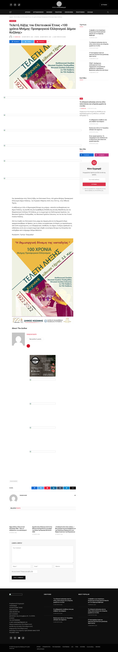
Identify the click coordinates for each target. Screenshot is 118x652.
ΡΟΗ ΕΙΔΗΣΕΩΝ (56, 646)
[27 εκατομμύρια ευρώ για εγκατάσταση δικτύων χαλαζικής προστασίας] (84, 55)
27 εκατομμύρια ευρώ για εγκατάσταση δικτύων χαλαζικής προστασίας (99, 54)
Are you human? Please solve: (20, 571)
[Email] (3, 114)
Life (81, 98)
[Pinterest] (3, 110)
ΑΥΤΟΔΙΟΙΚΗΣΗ (38, 12)
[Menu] (10, 12)
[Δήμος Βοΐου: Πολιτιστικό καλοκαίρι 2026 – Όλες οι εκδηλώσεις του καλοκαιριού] (19, 518)
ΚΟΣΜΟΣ (49, 12)
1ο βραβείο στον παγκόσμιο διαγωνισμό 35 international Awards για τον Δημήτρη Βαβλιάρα (97, 32)
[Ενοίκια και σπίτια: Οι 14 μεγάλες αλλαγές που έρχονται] (84, 130)
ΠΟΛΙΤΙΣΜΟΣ (80, 12)
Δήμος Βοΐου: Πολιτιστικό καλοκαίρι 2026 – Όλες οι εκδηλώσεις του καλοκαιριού (18, 528)
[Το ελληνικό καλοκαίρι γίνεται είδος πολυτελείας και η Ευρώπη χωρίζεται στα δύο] (84, 44)
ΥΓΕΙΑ (76, 646)
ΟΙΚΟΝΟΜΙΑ (69, 12)
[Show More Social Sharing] (48, 41)
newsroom (17, 36)
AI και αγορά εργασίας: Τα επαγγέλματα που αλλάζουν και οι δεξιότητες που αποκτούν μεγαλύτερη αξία (98, 138)
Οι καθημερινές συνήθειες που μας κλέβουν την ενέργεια (98, 120)
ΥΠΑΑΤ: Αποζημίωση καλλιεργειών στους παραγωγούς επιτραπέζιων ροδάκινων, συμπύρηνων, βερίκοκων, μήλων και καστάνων (98, 67)
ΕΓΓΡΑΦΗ (104, 4)
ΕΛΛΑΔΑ (90, 12)
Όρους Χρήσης (89, 190)
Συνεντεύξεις (90, 646)
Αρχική (11, 17)
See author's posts (35, 339)
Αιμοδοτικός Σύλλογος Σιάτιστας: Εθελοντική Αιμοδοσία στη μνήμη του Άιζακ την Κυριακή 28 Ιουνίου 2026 (42, 529)
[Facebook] (3, 97)
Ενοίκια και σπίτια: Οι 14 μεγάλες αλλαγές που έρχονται (98, 128)
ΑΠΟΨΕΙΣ (82, 646)
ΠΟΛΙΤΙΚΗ (58, 12)
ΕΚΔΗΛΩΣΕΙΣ (12, 21)
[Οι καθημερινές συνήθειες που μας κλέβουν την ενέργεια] (84, 122)
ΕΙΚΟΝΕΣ (98, 646)
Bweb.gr (23, 646)
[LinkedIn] (3, 105)
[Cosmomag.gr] (59, 5)
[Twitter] (3, 101)
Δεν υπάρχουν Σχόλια (60, 36)
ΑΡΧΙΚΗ (27, 12)
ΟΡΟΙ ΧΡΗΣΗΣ (40, 649)
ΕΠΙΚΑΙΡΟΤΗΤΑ (46, 646)
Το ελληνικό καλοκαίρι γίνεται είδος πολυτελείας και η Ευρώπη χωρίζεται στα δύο (98, 44)
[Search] (108, 12)
